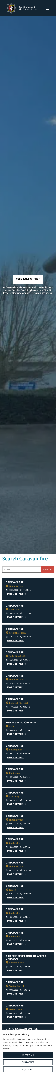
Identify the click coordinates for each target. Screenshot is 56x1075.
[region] (28, 1052)
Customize (28, 1062)
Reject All (28, 1069)
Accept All (28, 1055)
